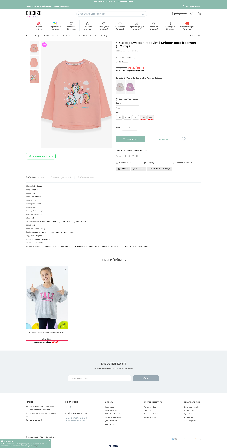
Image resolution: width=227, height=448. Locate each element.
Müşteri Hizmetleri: (44, 413)
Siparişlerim (188, 414)
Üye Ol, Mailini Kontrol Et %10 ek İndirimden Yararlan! (113, 1)
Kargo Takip (188, 417)
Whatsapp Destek (151, 407)
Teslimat (147, 410)
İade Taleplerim (190, 421)
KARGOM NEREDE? (193, 6)
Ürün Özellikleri (35, 178)
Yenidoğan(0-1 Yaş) (170, 28)
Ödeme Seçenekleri (61, 178)
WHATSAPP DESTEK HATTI (42, 156)
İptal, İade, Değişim (151, 414)
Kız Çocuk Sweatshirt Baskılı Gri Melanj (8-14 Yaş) (47, 332)
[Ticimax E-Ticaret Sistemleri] (113, 446)
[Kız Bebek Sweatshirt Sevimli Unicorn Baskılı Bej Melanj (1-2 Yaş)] (120, 87)
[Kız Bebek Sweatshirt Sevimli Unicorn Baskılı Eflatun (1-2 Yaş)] (130, 87)
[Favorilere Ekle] (184, 140)
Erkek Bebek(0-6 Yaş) (120, 28)
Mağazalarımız (111, 410)
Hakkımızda (109, 407)
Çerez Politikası (111, 421)
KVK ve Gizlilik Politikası (114, 414)
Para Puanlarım (190, 410)
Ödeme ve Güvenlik (191, 407)
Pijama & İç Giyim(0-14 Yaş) (137, 28)
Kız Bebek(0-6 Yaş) (87, 28)
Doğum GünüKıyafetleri (55, 28)
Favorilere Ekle (65, 269)
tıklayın (35, 446)
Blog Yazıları (110, 424)
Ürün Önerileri (86, 178)
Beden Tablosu (128, 99)
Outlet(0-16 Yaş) (39, 28)
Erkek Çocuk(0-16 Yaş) (103, 28)
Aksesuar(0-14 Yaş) (153, 28)
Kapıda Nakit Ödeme (113, 417)
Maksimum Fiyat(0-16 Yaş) (187, 28)
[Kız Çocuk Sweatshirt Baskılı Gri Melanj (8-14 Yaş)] (47, 297)
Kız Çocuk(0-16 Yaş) (71, 28)
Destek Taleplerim (151, 417)
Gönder (146, 378)
